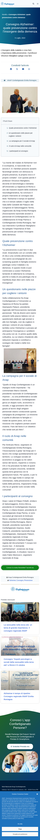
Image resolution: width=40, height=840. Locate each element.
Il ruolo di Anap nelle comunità (20, 146)
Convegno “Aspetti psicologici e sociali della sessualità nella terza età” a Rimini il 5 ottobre (19, 662)
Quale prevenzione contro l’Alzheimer (23, 128)
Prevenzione (28, 580)
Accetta (20, 824)
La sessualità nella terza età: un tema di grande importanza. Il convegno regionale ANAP (18, 628)
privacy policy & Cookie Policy (16, 818)
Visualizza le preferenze (20, 834)
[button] (37, 794)
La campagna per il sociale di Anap (22, 141)
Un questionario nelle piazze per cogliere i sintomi (21, 134)
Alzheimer (12, 580)
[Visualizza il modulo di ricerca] (33, 3)
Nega (20, 829)
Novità (4, 14)
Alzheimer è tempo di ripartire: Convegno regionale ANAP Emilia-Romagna (19, 696)
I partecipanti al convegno (18, 151)
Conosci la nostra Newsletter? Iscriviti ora (20, 567)
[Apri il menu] (37, 3)
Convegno (20, 580)
